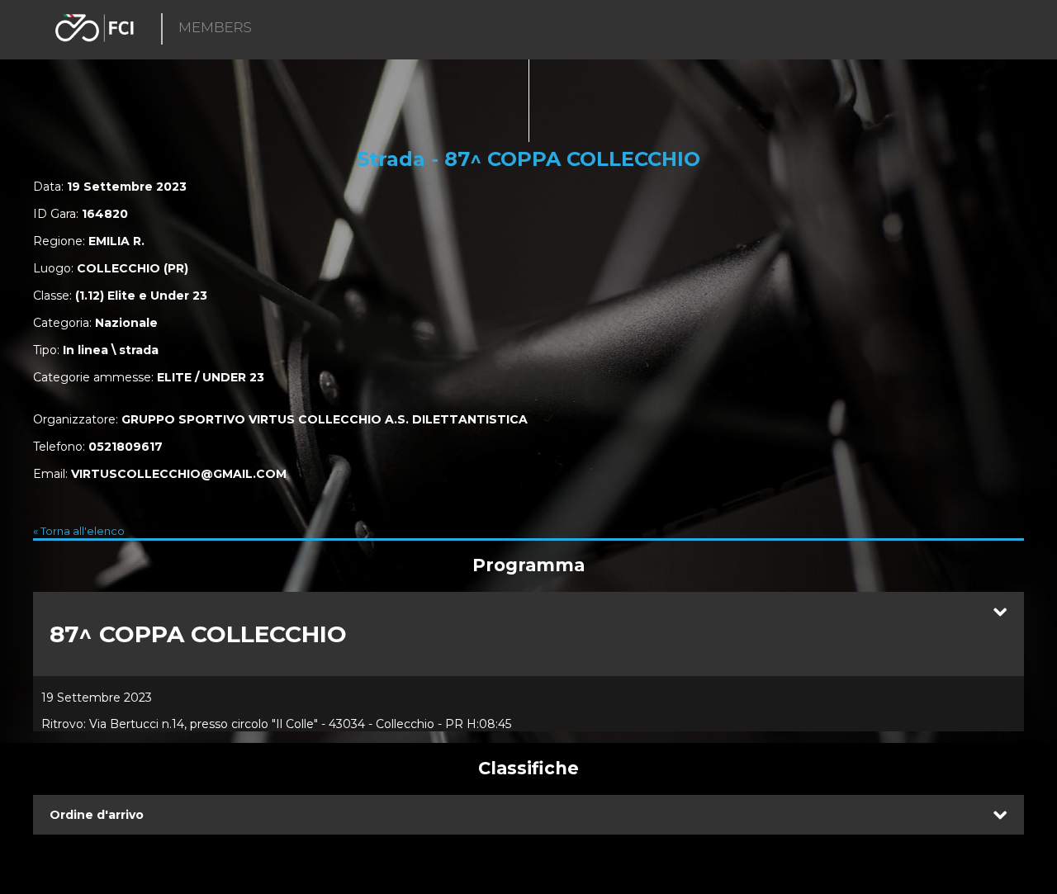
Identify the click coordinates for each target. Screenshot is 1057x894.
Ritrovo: (63, 724)
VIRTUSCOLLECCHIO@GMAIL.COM (179, 473)
